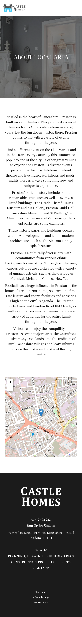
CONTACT (41, 568)
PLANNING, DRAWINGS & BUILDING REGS (41, 556)
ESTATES (41, 550)
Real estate (41, 592)
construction (41, 602)
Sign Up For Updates (41, 525)
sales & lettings (41, 597)
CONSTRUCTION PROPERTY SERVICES (41, 562)
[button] (41, 413)
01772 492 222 (41, 519)
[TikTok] (26, 581)
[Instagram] (36, 581)
